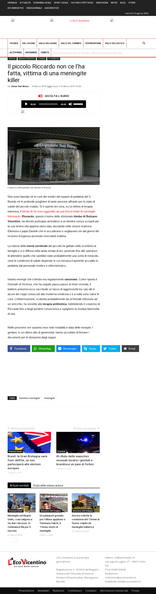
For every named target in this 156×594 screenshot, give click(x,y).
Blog (123, 2)
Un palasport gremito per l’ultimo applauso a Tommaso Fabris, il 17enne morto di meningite (52, 523)
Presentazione (26, 590)
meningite (49, 398)
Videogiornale (34, 8)
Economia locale (42, 2)
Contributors (75, 590)
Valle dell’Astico (114, 43)
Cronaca (12, 2)
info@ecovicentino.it (129, 581)
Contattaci (90, 590)
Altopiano (16, 52)
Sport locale (61, 2)
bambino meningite (29, 398)
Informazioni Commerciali (114, 590)
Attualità (25, 2)
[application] (53, 104)
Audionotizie (52, 8)
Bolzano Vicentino (27, 58)
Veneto (45, 52)
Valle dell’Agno (48, 43)
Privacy (135, 590)
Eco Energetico (16, 8)
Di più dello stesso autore (48, 485)
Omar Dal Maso (20, 86)
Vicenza (14, 43)
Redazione (58, 590)
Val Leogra (28, 43)
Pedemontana (93, 43)
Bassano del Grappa (51, 510)
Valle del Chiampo (71, 43)
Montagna (102, 2)
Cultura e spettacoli (82, 2)
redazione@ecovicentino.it (120, 577)
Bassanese (31, 52)
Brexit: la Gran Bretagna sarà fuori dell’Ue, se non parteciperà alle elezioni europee (27, 462)
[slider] (78, 103)
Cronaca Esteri (15, 510)
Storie (131, 2)
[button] (143, 43)
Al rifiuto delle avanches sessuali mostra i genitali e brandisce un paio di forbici (75, 460)
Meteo (114, 2)
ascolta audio (26, 104)
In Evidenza (53, 58)
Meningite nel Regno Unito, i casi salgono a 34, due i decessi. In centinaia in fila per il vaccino (20, 523)
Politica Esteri (15, 451)
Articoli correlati (19, 485)
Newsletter (43, 590)
